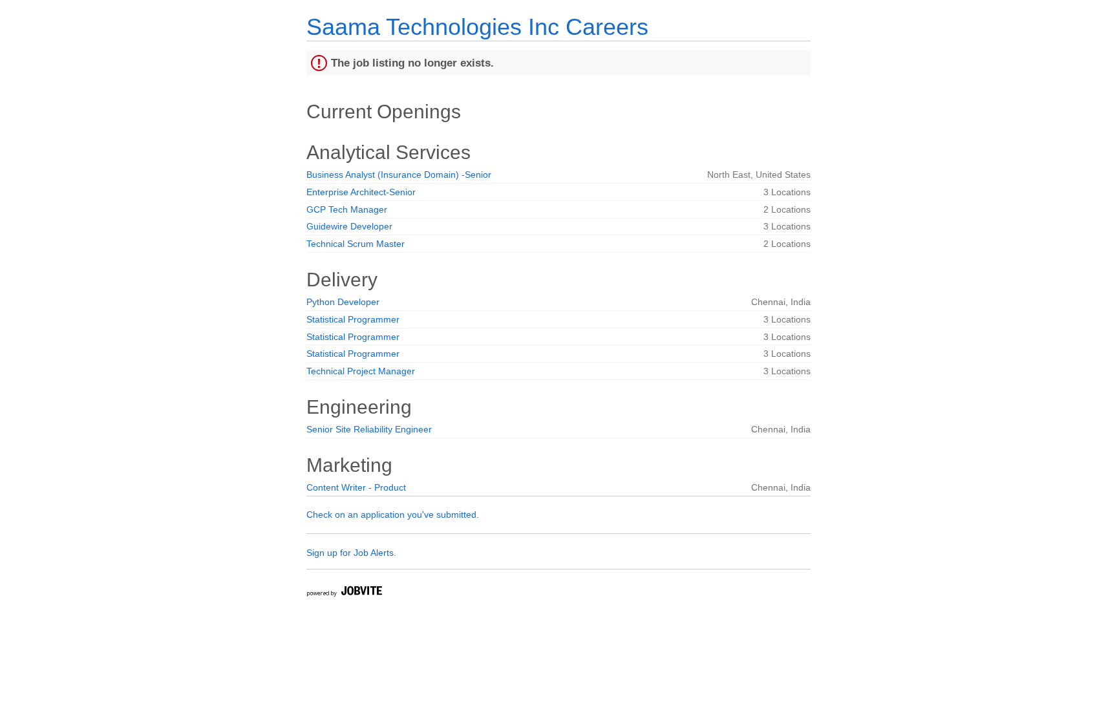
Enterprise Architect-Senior (361, 192)
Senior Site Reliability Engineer (369, 429)
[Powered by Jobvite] (343, 593)
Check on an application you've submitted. (392, 514)
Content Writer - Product (356, 487)
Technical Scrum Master (355, 244)
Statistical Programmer (352, 319)
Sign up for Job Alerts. (351, 552)
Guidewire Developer (349, 226)
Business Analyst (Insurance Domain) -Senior (398, 174)
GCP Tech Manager (346, 209)
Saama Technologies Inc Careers (477, 27)
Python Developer (342, 302)
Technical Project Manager (360, 371)
